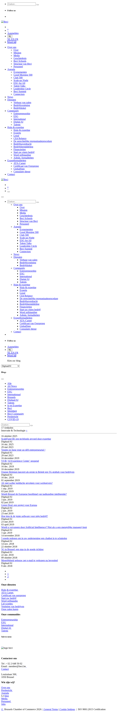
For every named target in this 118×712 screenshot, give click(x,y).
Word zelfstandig (9, 601)
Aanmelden (13, 33)
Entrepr (9, 619)
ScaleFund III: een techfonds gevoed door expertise (26, 439)
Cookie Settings (67, 709)
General (50, 709)
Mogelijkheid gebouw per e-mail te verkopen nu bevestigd (29, 560)
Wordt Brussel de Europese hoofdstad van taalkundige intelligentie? (34, 494)
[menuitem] (9, 39)
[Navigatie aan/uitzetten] (8, 191)
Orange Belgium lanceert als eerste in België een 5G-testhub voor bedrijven (37, 472)
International (7, 625)
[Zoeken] (37, 4)
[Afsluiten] (2, 196)
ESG (3, 622)
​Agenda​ (5, 693)
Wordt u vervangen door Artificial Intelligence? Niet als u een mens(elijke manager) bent (44, 527)
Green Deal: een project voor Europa (19, 505)
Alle (9, 383)
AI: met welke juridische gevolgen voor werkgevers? (27, 483)
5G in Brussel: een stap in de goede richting (22, 549)
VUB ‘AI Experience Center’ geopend (20, 461)
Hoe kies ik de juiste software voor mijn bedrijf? (24, 516)
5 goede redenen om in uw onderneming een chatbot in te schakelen (34, 538)
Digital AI (6, 628)
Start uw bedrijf (8, 598)
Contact (5, 669)
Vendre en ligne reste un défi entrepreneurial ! (23, 450)
